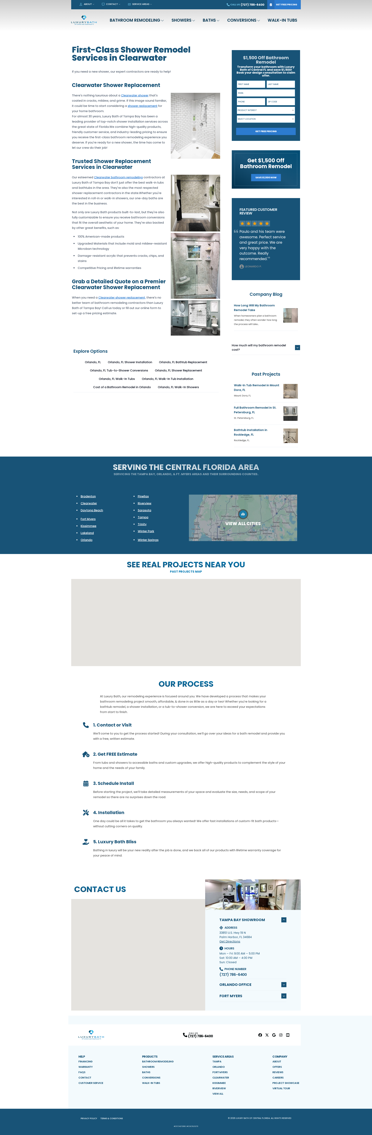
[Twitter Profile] (267, 1035)
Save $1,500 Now (266, 177)
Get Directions (229, 941)
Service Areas (140, 4)
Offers (277, 1067)
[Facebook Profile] (260, 1035)
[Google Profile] (274, 1035)
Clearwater (220, 1077)
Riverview (219, 1088)
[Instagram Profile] (280, 1035)
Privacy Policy (89, 1118)
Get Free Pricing (286, 4)
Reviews (277, 1072)
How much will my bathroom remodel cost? (259, 347)
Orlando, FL (93, 362)
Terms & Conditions (111, 1118)
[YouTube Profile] (287, 1035)
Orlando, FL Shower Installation (130, 362)
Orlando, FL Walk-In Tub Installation (167, 379)
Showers (181, 20)
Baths (209, 20)
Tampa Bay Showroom (242, 919)
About (88, 4)
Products (150, 1057)
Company (279, 1057)
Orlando (218, 1067)
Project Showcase (285, 1083)
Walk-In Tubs (282, 20)
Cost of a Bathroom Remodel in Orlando (122, 387)
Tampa (216, 1061)
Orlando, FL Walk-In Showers (178, 387)
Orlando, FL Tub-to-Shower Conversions (119, 370)
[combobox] (266, 110)
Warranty (85, 1067)
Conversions (241, 20)
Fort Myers (230, 995)
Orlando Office (235, 984)
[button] (186, 649)
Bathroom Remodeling (135, 20)
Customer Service (90, 1083)
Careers (278, 1077)
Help (81, 1057)
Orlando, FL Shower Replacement (178, 370)
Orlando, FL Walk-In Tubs (117, 379)
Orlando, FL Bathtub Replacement (183, 362)
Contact (112, 4)
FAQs (81, 1072)
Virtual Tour (281, 1088)
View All (217, 1094)
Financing (85, 1061)
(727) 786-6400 (233, 974)
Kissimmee (219, 1083)
